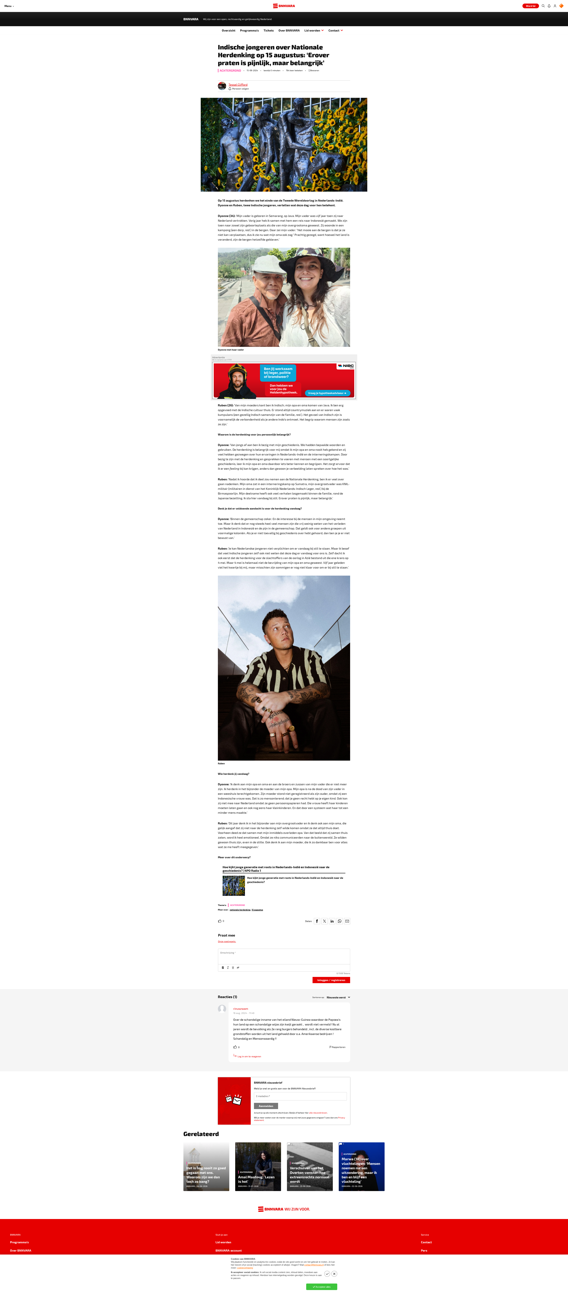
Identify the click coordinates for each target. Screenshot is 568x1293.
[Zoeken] (543, 6)
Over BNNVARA (289, 30)
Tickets (269, 30)
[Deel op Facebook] (317, 921)
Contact (334, 30)
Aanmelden (266, 1105)
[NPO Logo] (561, 6)
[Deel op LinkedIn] (332, 921)
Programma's (249, 30)
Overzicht (228, 30)
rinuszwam (240, 1008)
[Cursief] (228, 968)
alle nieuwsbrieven (318, 1112)
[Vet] (223, 968)
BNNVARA (190, 19)
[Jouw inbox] (549, 5)
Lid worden (312, 30)
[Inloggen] (555, 6)
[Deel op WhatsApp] (340, 921)
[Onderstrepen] (233, 968)
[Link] (238, 968)
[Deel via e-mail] (347, 921)
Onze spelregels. (227, 941)
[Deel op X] (324, 921)
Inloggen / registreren (331, 980)
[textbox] (284, 956)
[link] (222, 86)
